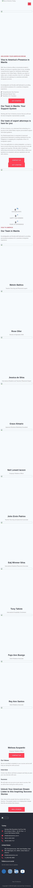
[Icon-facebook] (4, 871)
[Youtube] (22, 871)
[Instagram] (10, 871)
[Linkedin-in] (16, 871)
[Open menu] (29, 3)
